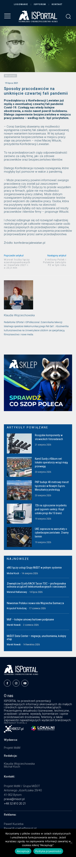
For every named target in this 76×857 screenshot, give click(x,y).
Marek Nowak (14, 624)
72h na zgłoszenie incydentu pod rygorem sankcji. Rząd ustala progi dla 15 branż (51, 509)
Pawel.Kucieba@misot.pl (20, 828)
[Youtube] (24, 683)
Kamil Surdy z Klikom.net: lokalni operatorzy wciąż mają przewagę (51, 462)
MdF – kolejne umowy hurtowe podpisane (30, 619)
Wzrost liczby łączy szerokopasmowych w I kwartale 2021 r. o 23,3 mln (17, 263)
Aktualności (10, 75)
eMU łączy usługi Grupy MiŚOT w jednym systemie (34, 567)
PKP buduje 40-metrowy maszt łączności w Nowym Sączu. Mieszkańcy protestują (52, 485)
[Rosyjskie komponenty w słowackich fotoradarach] (19, 443)
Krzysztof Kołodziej (17, 608)
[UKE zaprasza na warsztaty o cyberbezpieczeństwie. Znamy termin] (19, 537)
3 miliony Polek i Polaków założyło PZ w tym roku (54, 262)
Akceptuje (23, 851)
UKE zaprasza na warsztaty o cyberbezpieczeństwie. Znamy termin (52, 532)
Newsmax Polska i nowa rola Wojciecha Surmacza (35, 603)
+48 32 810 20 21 (15, 803)
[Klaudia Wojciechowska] (18, 294)
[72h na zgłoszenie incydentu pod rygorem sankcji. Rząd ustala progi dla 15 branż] (19, 513)
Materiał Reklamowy (17, 592)
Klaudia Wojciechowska (19, 315)
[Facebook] (7, 683)
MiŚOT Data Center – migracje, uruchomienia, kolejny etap (36, 637)
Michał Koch (13, 573)
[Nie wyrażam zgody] (71, 843)
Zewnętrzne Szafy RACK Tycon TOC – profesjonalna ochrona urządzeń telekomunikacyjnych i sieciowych (36, 585)
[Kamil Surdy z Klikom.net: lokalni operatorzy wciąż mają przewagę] (19, 467)
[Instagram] (16, 683)
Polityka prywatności (48, 851)
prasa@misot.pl (14, 799)
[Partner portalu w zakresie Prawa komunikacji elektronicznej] (42, 728)
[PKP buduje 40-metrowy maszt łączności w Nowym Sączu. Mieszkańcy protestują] (19, 490)
